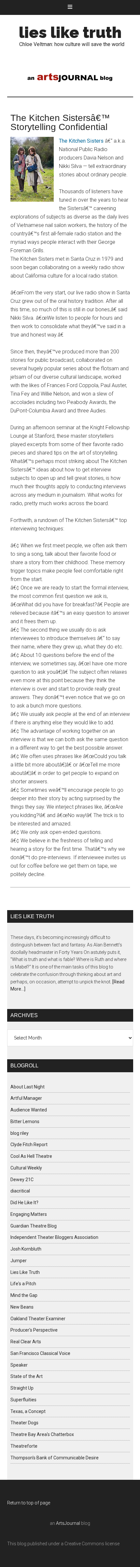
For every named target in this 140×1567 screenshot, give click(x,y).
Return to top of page (28, 1502)
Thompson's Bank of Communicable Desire (54, 1457)
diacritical (20, 1190)
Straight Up (22, 1388)
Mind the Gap (23, 1295)
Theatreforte (23, 1446)
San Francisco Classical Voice (40, 1353)
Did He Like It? (24, 1202)
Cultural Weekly (26, 1167)
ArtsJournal (68, 1523)
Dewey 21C (22, 1179)
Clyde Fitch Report (29, 1144)
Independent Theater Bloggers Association (54, 1237)
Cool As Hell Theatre (31, 1156)
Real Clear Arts (25, 1341)
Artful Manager (26, 1098)
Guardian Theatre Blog (33, 1226)
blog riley (19, 1133)
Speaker (19, 1365)
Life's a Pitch (23, 1283)
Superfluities (23, 1399)
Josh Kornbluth (25, 1249)
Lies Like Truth (25, 1272)
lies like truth (70, 32)
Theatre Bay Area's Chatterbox (42, 1434)
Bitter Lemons (24, 1121)
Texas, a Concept (28, 1411)
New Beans (22, 1307)
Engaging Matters (28, 1214)
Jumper (18, 1260)
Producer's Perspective (34, 1330)
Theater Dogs (24, 1422)
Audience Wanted (28, 1109)
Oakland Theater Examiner (37, 1318)
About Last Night (27, 1086)
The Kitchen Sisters (81, 141)
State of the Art (26, 1376)
